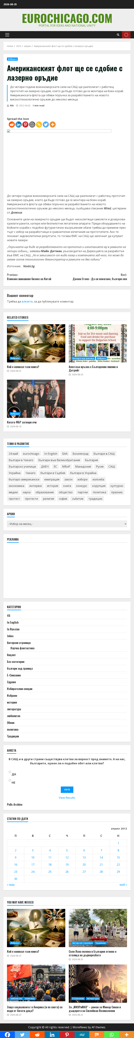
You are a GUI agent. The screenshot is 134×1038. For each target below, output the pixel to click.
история (52, 486)
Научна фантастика (22, 648)
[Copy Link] (39, 124)
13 (84, 857)
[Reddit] (12, 124)
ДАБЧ (45, 466)
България (91, 460)
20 (84, 865)
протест (14, 499)
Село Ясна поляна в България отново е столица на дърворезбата (98, 928)
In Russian (13, 629)
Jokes (10, 636)
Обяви (10, 723)
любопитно (13, 716)
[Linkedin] (19, 124)
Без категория (15, 662)
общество (66, 492)
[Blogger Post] (32, 124)
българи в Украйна (83, 473)
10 (32, 857)
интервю (35, 486)
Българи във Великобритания (59, 460)
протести (31, 499)
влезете (27, 301)
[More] (53, 124)
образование (45, 492)
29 (118, 872)
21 (101, 865)
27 (84, 872)
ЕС (55, 466)
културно (116, 486)
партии (83, 492)
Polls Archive (14, 804)
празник (117, 492)
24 (32, 872)
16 (15, 865)
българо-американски (24, 479)
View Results (67, 798)
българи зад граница (83, 358)
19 (67, 865)
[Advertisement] (33, 572)
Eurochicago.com (67, 17)
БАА (65, 454)
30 (15, 879)
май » (123, 884)
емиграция (51, 479)
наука (27, 492)
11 (49, 857)
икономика (16, 486)
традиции (95, 499)
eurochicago (31, 454)
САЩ (112, 466)
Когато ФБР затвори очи (36, 399)
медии (13, 492)
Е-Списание (14, 675)
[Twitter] (46, 124)
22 (118, 865)
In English (50, 454)
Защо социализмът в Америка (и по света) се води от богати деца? (36, 984)
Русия (99, 466)
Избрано (12, 59)
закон (68, 479)
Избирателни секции (19, 689)
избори (82, 479)
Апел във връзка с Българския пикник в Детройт (98, 343)
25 (49, 872)
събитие (77, 499)
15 (118, 857)
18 (49, 865)
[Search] (118, 34)
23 (15, 872)
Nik (11, 105)
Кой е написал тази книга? (36, 343)
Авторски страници (19, 643)
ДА (14, 774)
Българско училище (22, 466)
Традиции (13, 736)
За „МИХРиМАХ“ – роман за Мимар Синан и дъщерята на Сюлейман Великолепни (98, 984)
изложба (98, 479)
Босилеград (80, 454)
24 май (13, 454)
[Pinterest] (25, 124)
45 (8, 616)
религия (48, 499)
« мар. (11, 884)
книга (67, 486)
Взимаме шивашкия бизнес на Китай (29, 277)
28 (101, 872)
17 (32, 865)
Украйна (14, 473)
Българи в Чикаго (21, 460)
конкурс (81, 486)
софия (63, 499)
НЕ (13, 782)
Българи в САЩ (104, 454)
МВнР (66, 466)
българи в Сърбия (52, 473)
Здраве (11, 682)
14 (101, 857)
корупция (98, 486)
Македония (83, 466)
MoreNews (80, 1027)
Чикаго (30, 473)
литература (14, 709)
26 (67, 872)
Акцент (11, 655)
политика (99, 492)
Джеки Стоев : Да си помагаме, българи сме (100, 277)
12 (67, 857)
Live (126, 34)
